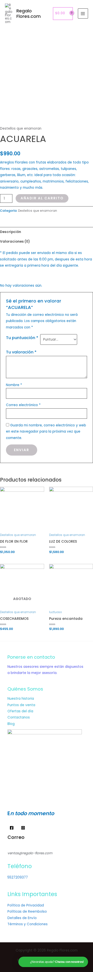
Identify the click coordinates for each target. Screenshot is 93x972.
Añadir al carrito (42, 198)
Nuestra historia (20, 698)
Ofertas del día (20, 711)
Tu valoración (21, 352)
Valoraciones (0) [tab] (15, 241)
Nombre (14, 385)
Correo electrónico (23, 405)
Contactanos (18, 717)
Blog (11, 723)
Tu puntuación (22, 338)
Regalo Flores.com (28, 13)
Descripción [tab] (10, 232)
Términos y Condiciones (27, 924)
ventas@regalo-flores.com (29, 853)
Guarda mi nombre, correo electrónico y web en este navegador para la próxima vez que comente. (46, 431)
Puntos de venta (21, 705)
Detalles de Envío (22, 918)
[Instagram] (23, 828)
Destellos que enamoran (20, 128)
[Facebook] (11, 828)
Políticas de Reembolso (27, 911)
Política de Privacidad (25, 905)
